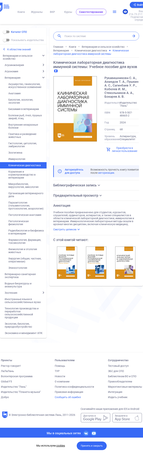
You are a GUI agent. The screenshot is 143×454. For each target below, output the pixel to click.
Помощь (60, 365)
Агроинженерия (14, 65)
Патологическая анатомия (24, 214)
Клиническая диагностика (24, 165)
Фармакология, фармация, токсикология (24, 241)
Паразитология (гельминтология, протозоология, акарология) (26, 205)
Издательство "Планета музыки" (21, 391)
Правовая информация (69, 391)
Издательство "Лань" (13, 386)
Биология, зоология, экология (20, 101)
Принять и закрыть (92, 445)
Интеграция (115, 391)
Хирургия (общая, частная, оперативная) (24, 260)
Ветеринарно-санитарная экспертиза (20, 276)
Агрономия (11, 71)
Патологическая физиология (18, 223)
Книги (21, 11)
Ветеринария (12, 77)
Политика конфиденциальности (74, 386)
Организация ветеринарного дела (25, 195)
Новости (60, 376)
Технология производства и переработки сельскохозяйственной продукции (22, 313)
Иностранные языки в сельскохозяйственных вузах (23, 301)
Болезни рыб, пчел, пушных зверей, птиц (25, 117)
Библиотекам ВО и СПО (122, 376)
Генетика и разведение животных (22, 135)
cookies (60, 445)
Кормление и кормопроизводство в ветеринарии (22, 174)
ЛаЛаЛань (7, 371)
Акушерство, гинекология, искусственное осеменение (24, 86)
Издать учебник (118, 397)
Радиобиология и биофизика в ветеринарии (26, 232)
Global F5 (6, 381)
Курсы (68, 11)
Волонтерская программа (17, 376)
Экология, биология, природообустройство (18, 325)
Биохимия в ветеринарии (23, 109)
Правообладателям (120, 381)
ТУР (57, 371)
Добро (5, 397)
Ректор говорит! (11, 365)
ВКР (52, 11)
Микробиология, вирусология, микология (23, 185)
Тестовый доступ (118, 365)
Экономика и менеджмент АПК (23, 333)
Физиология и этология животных (22, 251)
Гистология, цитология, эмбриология (22, 145)
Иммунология (16, 158)
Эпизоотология (17, 267)
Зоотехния (11, 292)
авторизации (106, 172)
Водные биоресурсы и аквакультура (18, 285)
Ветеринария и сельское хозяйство (17, 57)
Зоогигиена (15, 152)
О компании (62, 381)
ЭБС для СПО (116, 371)
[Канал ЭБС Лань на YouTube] (93, 433)
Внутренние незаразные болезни (23, 126)
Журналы (37, 11)
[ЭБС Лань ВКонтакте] (86, 433)
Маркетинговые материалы (125, 386)
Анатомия (14, 93)
